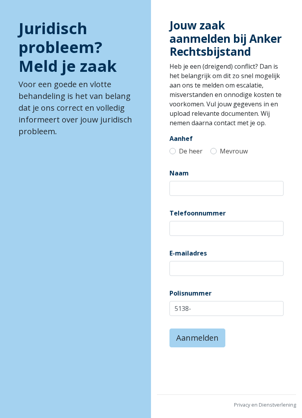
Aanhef (181, 138)
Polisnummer (190, 293)
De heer (191, 151)
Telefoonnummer (197, 213)
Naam (179, 173)
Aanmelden (197, 337)
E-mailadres (188, 253)
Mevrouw (234, 151)
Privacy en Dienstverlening (265, 404)
